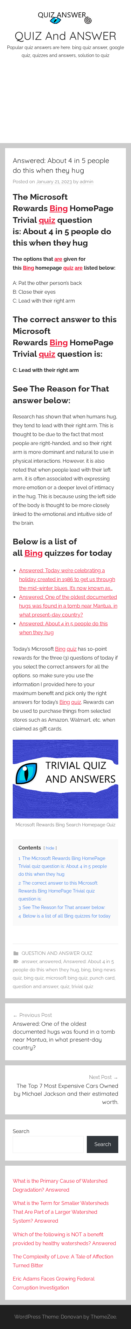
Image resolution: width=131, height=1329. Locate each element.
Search (21, 1131)
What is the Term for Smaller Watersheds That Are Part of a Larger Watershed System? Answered (61, 1212)
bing (86, 970)
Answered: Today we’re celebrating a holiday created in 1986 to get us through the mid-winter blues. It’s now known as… (67, 579)
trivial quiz (82, 986)
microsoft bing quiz (66, 978)
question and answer (35, 986)
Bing (59, 208)
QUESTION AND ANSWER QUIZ (57, 953)
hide (50, 848)
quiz (47, 220)
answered (50, 961)
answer (29, 961)
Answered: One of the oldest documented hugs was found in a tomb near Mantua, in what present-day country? (68, 606)
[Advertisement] (65, 105)
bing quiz (34, 978)
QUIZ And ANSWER (65, 35)
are (58, 259)
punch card (102, 978)
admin (86, 182)
